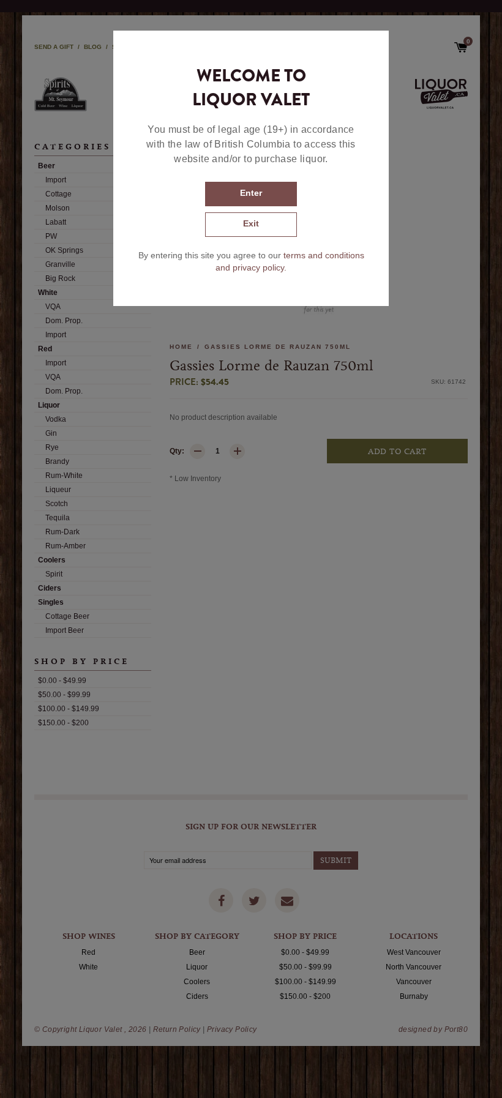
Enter (251, 193)
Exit (251, 223)
